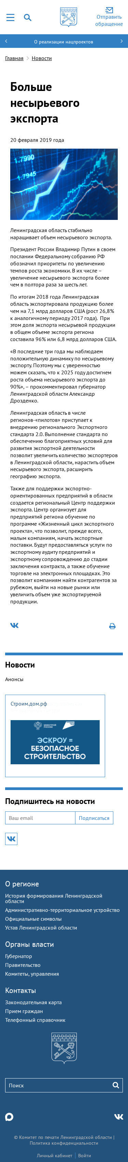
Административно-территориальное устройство (62, 909)
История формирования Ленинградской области (53, 898)
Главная (14, 58)
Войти (84, 1155)
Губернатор (18, 956)
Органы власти (29, 944)
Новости (42, 58)
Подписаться (94, 817)
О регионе (22, 883)
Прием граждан (24, 1011)
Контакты (20, 990)
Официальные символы (33, 918)
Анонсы (14, 679)
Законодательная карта (33, 1002)
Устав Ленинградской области (41, 927)
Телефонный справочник (35, 1019)
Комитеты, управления (32, 973)
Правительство (23, 964)
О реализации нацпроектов (63, 42)
